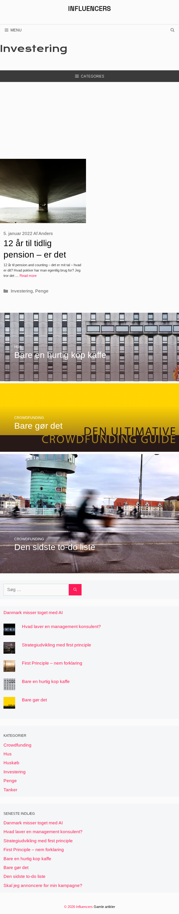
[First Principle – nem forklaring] (9, 668)
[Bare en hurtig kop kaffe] (89, 377)
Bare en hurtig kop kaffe (46, 681)
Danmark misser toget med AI (33, 612)
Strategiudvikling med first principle (56, 644)
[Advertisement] (89, 117)
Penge (41, 291)
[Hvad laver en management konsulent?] (9, 631)
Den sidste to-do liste (24, 876)
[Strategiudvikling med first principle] (9, 650)
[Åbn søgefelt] (172, 30)
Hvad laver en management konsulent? (61, 626)
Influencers (89, 8)
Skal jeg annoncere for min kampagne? (42, 885)
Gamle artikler (104, 907)
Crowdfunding (17, 745)
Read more (28, 276)
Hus (7, 753)
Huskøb (11, 762)
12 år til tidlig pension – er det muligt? (34, 254)
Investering (22, 291)
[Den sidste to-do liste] (89, 569)
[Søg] (75, 590)
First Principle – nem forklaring (52, 663)
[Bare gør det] (89, 448)
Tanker (10, 789)
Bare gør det (34, 699)
